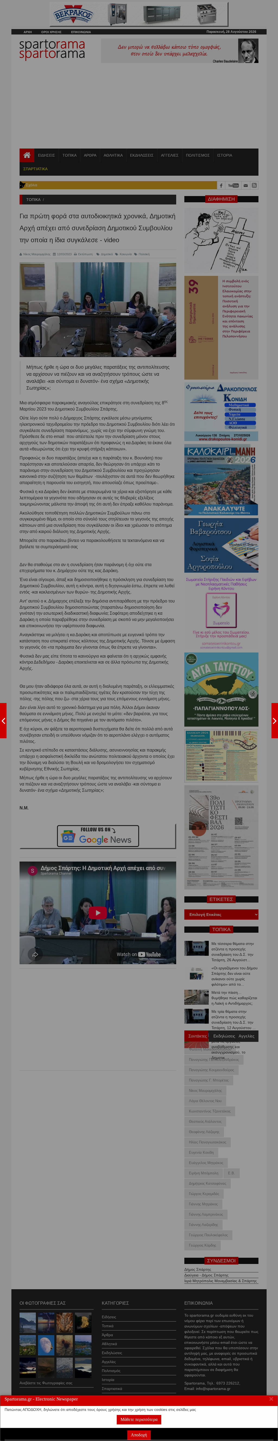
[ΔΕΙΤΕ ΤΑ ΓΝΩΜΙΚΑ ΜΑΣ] (274, 720)
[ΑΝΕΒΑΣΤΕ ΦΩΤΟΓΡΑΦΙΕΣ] (3, 720)
